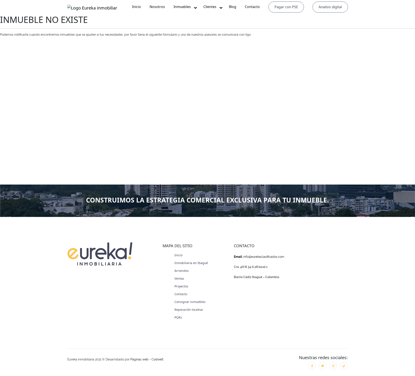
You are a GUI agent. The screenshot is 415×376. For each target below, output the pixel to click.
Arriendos (181, 271)
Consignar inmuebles (190, 302)
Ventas (179, 278)
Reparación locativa (188, 309)
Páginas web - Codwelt (146, 359)
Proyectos (181, 286)
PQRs (178, 317)
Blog (232, 6)
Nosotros (157, 6)
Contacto (252, 6)
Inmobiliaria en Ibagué (191, 263)
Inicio (136, 6)
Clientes (209, 6)
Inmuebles (182, 6)
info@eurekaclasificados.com (259, 256)
